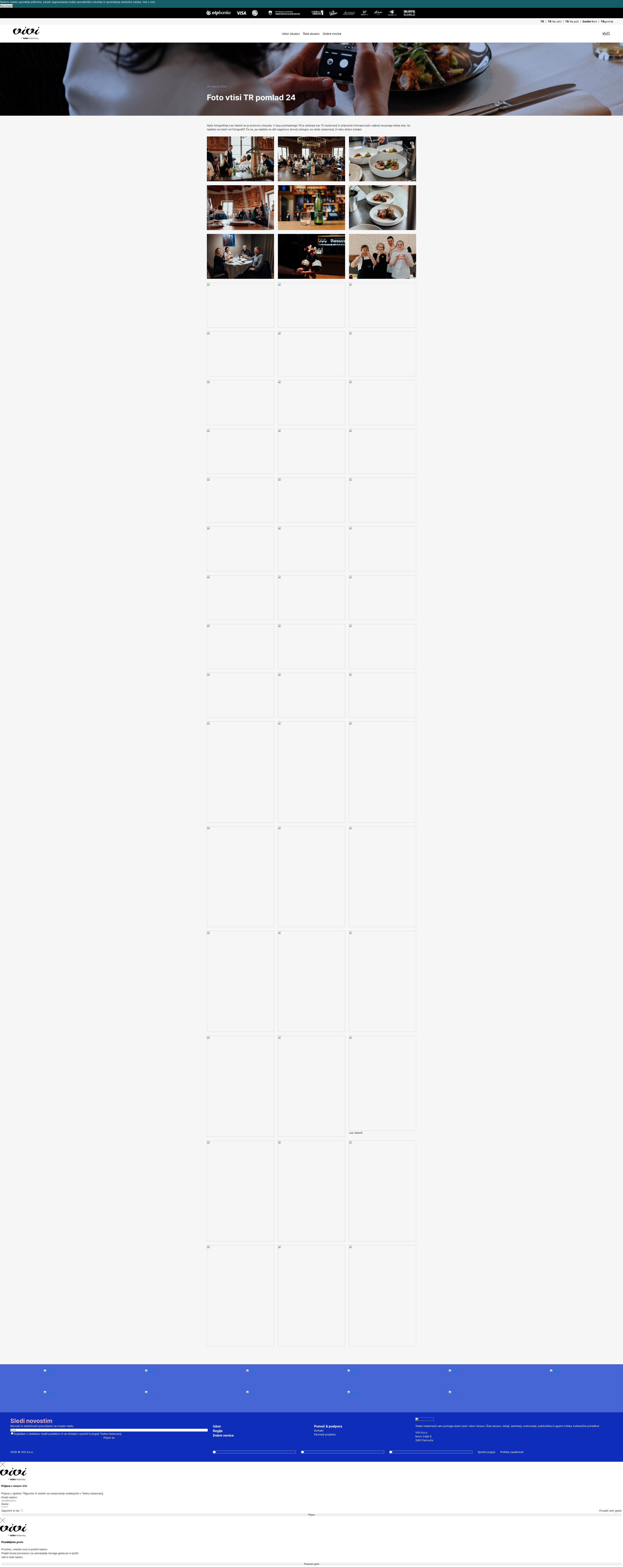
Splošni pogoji (486, 1452)
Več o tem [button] (149, 2)
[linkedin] (430, 1452)
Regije (218, 1431)
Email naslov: (9, 1497)
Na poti (572, 21)
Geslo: (5, 1504)
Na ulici (554, 21)
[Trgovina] (604, 33)
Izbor (217, 1426)
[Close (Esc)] (2, 1464)
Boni (590, 21)
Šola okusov (311, 33)
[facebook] (342, 1452)
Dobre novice (332, 33)
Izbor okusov (291, 33)
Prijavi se (109, 1437)
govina (607, 21)
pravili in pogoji (89, 1433)
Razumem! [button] (6, 5)
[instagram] (254, 1452)
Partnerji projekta (325, 1434)
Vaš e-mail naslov (12, 1557)
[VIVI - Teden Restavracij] (26, 33)
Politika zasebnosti (512, 1452)
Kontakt (319, 1430)
